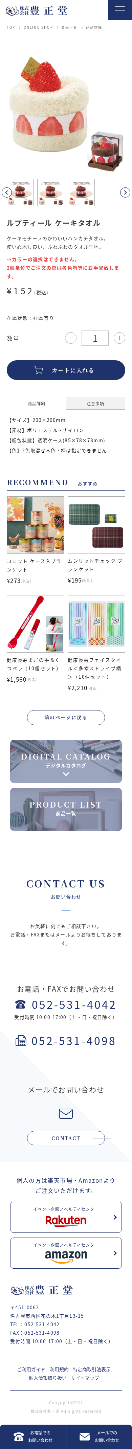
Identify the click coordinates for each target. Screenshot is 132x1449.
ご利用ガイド (31, 1369)
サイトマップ (85, 1377)
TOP (11, 27)
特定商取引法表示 (92, 1369)
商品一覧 (69, 27)
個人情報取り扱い (48, 1377)
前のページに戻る (66, 717)
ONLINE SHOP (38, 27)
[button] (14, 192)
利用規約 (59, 1369)
